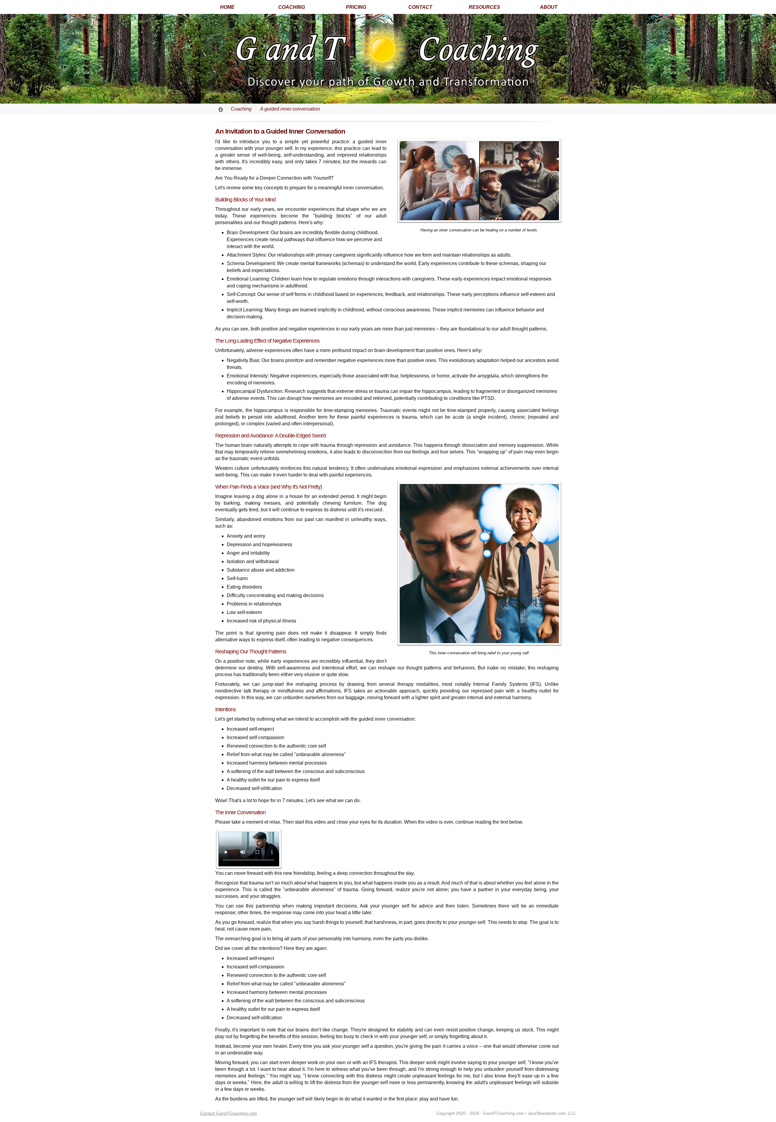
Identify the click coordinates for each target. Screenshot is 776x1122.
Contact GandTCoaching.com (228, 1113)
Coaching (241, 108)
